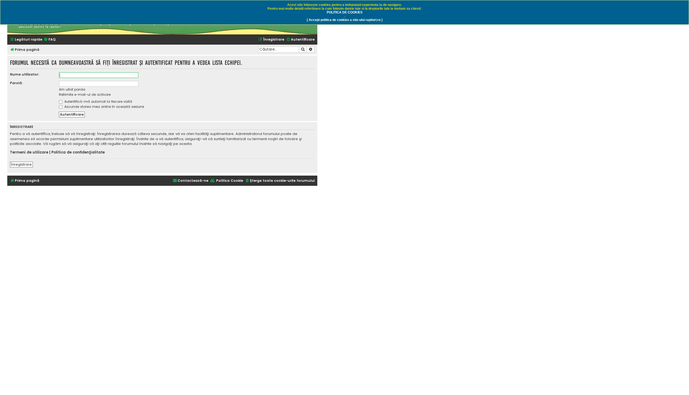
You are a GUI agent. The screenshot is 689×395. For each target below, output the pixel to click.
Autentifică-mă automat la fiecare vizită (97, 101)
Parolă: (16, 83)
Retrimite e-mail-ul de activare (85, 94)
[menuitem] (49, 39)
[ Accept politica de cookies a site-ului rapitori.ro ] (344, 20)
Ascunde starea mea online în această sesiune (103, 106)
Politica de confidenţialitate (78, 152)
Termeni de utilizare (29, 152)
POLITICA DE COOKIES (345, 12)
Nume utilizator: (24, 74)
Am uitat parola (72, 89)
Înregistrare (21, 164)
